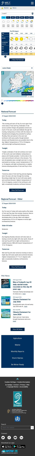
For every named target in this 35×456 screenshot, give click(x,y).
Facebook (9, 437)
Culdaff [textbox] (4, 13)
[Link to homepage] (17, 399)
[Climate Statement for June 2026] (5, 313)
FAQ (28, 385)
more (24, 294)
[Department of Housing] (17, 411)
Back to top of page (17, 378)
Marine (13, 8)
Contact (16, 385)
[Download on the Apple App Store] (7, 446)
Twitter (3, 437)
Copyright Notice (12, 387)
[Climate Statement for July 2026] (5, 301)
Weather (5, 8)
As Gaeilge (8, 385)
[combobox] (17, 13)
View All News (17, 329)
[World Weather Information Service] (17, 418)
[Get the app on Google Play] (19, 446)
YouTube (15, 437)
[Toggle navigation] (32, 3)
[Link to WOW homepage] (9, 451)
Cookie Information (23, 382)
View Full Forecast (17, 190)
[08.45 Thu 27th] (17, 84)
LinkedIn (21, 437)
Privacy (22, 385)
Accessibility (24, 387)
